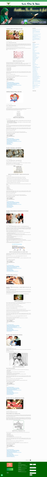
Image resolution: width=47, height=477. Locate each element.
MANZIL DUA (34, 48)
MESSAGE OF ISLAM (34, 50)
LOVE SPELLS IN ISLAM (35, 47)
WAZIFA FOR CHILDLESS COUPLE (14, 335)
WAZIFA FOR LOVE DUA (12, 275)
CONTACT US (34, 65)
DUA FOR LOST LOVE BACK (35, 84)
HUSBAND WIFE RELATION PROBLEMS (36, 67)
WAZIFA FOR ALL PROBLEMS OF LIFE (15, 398)
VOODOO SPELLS (34, 60)
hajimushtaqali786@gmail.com (22, 471)
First (30, 465)
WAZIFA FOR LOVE (34, 54)
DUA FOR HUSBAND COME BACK (10, 82)
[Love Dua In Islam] (8, 4)
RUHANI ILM (25, 6)
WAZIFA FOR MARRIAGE (9, 144)
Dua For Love (34, 88)
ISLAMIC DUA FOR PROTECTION (36, 75)
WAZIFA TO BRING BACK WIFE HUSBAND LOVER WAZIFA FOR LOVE (14, 141)
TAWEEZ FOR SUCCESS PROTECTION (36, 78)
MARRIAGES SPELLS (34, 59)
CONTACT (36, 6)
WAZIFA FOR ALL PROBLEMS (10, 394)
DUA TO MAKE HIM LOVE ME (35, 35)
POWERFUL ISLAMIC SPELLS (35, 58)
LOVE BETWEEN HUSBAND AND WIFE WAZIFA (12, 84)
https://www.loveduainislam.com (22, 467)
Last (33, 465)
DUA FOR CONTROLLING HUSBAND (36, 38)
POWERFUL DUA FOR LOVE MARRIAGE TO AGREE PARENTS (13, 83)
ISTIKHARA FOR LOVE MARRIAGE (36, 44)
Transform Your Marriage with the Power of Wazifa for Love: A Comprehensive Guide (36, 31)
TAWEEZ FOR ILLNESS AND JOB (13, 91)
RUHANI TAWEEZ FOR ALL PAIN (36, 77)
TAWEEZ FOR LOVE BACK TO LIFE (14, 28)
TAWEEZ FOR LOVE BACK (9, 328)
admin (11, 41)
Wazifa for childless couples (35, 72)
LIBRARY (33, 6)
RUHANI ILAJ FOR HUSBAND (35, 64)
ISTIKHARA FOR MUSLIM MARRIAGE (36, 53)
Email (30, 469)
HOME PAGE (8, 6)
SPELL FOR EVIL (34, 61)
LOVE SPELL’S (21, 6)
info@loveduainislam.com (21, 469)
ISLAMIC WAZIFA (14, 6)
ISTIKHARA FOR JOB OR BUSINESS (36, 52)
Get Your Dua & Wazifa (32, 466)
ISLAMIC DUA (18, 6)
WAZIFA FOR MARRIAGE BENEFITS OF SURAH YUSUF (12, 330)
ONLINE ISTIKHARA (34, 70)
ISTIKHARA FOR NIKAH (35, 71)
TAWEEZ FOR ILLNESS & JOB (10, 86)
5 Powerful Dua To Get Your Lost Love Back (36, 34)
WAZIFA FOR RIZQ (9, 87)
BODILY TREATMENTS (29, 6)
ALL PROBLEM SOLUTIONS (35, 69)
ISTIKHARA (11, 6)
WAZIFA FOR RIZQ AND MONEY (13, 148)
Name (30, 463)
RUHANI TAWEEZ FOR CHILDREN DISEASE (37, 76)
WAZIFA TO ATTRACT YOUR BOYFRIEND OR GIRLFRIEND (13, 139)
